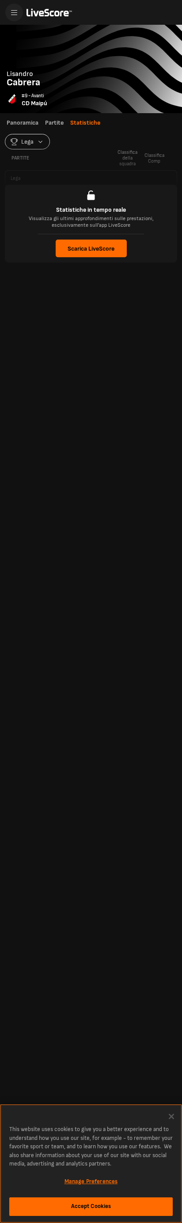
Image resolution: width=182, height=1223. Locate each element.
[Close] (171, 1116)
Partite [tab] (54, 122)
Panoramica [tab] (22, 122)
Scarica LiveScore (91, 248)
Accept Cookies (91, 1206)
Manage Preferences (91, 1181)
